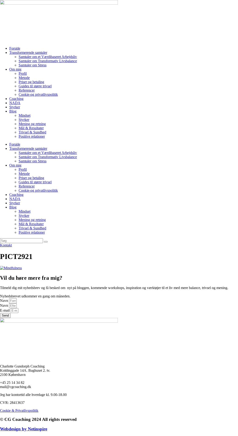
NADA (14, 103)
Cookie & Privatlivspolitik (19, 410)
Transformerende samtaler (28, 52)
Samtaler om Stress (32, 65)
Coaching (16, 99)
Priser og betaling (31, 82)
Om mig (15, 69)
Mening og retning (32, 124)
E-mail (5, 310)
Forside (14, 48)
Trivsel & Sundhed (32, 132)
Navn (4, 301)
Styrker (14, 107)
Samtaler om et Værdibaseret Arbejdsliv (48, 57)
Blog (13, 111)
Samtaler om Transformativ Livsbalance (48, 61)
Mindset (24, 115)
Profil (23, 73)
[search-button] (46, 241)
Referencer (27, 90)
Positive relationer (32, 136)
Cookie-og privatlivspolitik (38, 94)
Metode (24, 78)
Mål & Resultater (31, 128)
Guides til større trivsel (35, 86)
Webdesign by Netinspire (23, 428)
